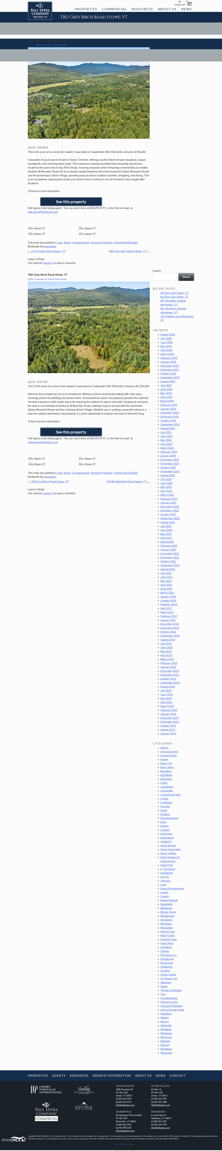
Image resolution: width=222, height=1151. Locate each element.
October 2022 (168, 514)
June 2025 (166, 389)
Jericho (164, 877)
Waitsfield (166, 1013)
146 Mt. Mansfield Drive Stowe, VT (128, 481)
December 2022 (169, 506)
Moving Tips (167, 931)
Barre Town (167, 767)
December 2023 (169, 459)
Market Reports (169, 900)
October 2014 (168, 725)
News (186, 9)
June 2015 (166, 694)
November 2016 (169, 628)
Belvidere (165, 771)
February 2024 (168, 452)
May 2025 (166, 393)
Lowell (164, 892)
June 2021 (166, 577)
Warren (164, 1021)
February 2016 (168, 663)
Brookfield (166, 775)
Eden (163, 822)
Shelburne (166, 966)
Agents (58, 1075)
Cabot (163, 783)
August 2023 (167, 475)
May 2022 (166, 534)
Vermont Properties (101, 242)
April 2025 (166, 397)
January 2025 (168, 409)
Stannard (165, 982)
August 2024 (167, 428)
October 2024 (168, 420)
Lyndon (164, 896)
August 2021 (167, 569)
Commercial (114, 9)
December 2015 (169, 671)
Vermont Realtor (60, 45)
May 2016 (166, 651)
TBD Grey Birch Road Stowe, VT (129, 251)
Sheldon (165, 970)
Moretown (166, 923)
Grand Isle (166, 833)
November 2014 (169, 721)
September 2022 (170, 518)
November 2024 (169, 416)
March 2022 (167, 542)
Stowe (67, 242)
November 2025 (169, 369)
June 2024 (166, 436)
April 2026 (166, 350)
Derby (163, 810)
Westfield (165, 1029)
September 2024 (170, 424)
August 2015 (167, 686)
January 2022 (168, 549)
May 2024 (166, 440)
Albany (164, 747)
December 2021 (169, 553)
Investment (166, 873)
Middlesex (166, 908)
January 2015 (168, 714)
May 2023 (166, 487)
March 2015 (167, 706)
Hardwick (165, 841)
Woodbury (166, 1049)
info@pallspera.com (125, 1105)
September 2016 (170, 635)
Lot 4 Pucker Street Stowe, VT (47, 251)
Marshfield (166, 904)
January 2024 (168, 455)
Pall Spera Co (168, 955)
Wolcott (164, 1045)
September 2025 (170, 377)
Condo (164, 798)
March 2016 (167, 659)
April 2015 (166, 702)
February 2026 (168, 358)
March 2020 (167, 592)
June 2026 (166, 342)
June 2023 (166, 483)
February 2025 (168, 405)
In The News (167, 869)
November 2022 (169, 510)
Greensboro (167, 837)
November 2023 (169, 463)
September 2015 (170, 682)
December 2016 (169, 624)
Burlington (166, 779)
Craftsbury (166, 802)
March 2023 (167, 495)
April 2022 (166, 538)
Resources (142, 9)
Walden (164, 1017)
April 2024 (166, 444)
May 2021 (166, 581)
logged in (48, 263)
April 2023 (166, 491)
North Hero (166, 943)
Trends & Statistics (171, 990)
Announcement (169, 751)
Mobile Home (168, 912)
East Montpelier (169, 818)
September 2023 (170, 471)
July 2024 (166, 432)
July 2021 (166, 573)
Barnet (164, 759)
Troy (162, 994)
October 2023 (168, 467)
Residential (167, 959)
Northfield (166, 947)
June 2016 (166, 647)
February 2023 (168, 499)
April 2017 (166, 608)
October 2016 (168, 632)
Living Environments (172, 888)
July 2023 (166, 479)
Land (59, 242)
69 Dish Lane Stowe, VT (174, 293)
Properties (86, 9)
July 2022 (166, 526)
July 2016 (166, 643)
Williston (165, 1041)
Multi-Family (167, 935)
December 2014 (169, 718)
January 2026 (168, 362)
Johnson (165, 880)
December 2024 (169, 412)
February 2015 (168, 710)
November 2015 (169, 675)
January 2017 (168, 620)
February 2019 (168, 604)
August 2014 (167, 729)
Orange (164, 951)
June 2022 (166, 530)
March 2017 (167, 612)
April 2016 (166, 655)
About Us (167, 9)
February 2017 (168, 616)
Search (157, 270)
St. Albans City (168, 978)
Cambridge (166, 787)
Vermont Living (169, 1002)
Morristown (166, 927)
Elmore (164, 826)
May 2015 (166, 698)
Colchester (166, 790)
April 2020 (166, 588)
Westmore (166, 1033)
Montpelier (166, 920)
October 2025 (168, 373)
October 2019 (168, 600)
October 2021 (168, 561)
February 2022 (168, 545)
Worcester (166, 1053)
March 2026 (167, 354)
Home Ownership (170, 849)
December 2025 (169, 365)
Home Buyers (168, 845)
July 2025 (166, 385)
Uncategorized (80, 242)
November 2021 (169, 557)
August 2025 (167, 381)
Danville (165, 806)
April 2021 (166, 585)
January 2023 (168, 502)
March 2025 (167, 401)
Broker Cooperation (112, 1075)
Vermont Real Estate (125, 242)
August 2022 (167, 522)
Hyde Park (166, 865)
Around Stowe (168, 755)
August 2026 (167, 334)
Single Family (168, 974)
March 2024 (167, 448)
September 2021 (170, 565)
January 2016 (168, 667)
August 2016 (167, 639)
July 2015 (166, 690)
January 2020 (168, 596)
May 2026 (166, 346)
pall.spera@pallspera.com (43, 212)
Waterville (166, 1025)
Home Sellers (168, 853)
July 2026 (166, 338)
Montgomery (167, 916)
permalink (50, 246)
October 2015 (168, 678)
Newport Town (168, 939)
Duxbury (165, 814)
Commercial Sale (170, 794)
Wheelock (166, 1037)
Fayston (165, 830)
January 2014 (168, 733)
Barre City (166, 763)
